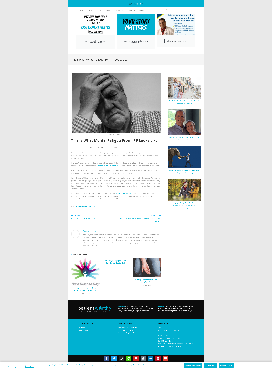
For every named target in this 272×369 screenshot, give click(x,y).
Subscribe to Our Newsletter (128, 327)
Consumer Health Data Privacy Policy (171, 346)
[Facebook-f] (106, 358)
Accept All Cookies (226, 365)
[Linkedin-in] (150, 358)
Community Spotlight (82, 207)
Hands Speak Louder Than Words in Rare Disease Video (85, 289)
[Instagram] (121, 358)
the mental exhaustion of (124, 193)
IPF (114, 148)
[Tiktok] (143, 358)
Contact (142, 10)
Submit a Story (83, 330)
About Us (161, 327)
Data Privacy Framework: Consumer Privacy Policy (175, 344)
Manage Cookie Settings (193, 365)
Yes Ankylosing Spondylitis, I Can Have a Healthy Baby (116, 261)
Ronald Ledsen (76, 148)
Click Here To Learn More (176, 41)
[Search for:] (175, 10)
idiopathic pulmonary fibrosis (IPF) (108, 166)
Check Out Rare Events (126, 330)
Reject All (211, 365)
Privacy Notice (163, 335)
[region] (136, 365)
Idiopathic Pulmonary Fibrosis (103, 148)
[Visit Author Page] (75, 234)
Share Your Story (104, 10)
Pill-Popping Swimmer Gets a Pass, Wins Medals (147, 281)
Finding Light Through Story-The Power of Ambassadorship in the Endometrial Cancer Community (184, 205)
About (81, 10)
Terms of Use (163, 333)
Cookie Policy (29, 367)
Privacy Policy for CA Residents (169, 338)
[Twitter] (114, 358)
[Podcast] (128, 358)
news (93, 207)
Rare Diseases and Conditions (169, 330)
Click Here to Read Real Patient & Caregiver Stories (136, 42)
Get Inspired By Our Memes (128, 333)
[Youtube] (136, 358)
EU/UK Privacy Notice (165, 341)
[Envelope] (165, 358)
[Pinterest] (158, 358)
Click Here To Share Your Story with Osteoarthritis (96, 42)
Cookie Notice (163, 349)
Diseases (91, 10)
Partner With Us (83, 327)
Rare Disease (120, 148)
